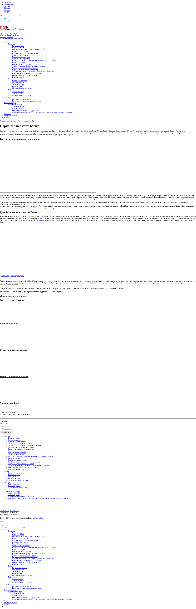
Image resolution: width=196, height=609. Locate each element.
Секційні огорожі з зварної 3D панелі (25, 75)
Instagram (10, 37)
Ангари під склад (18, 108)
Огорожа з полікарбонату (21, 59)
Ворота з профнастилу (20, 81)
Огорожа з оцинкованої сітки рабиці (25, 53)
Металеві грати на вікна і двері (23, 99)
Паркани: (11, 44)
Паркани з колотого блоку (21, 51)
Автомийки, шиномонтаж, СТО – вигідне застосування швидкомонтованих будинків (42, 112)
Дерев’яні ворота (18, 84)
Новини (7, 6)
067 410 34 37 (14, 33)
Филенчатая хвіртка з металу (22, 95)
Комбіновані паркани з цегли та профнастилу (28, 49)
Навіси (6, 117)
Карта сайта (38, 518)
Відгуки (7, 8)
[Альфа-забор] (12, 31)
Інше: (10, 97)
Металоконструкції (10, 103)
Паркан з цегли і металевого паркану (25, 70)
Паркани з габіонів (18, 62)
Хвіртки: (11, 90)
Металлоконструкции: (12, 491)
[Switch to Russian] (9, 21)
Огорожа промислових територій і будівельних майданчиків (33, 71)
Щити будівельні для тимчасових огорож (26, 73)
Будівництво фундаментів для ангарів (25, 110)
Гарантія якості (9, 4)
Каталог (7, 42)
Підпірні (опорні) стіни (20, 77)
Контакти (7, 10)
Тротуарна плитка (10, 116)
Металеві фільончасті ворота (22, 88)
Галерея (6, 12)
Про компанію (9, 2)
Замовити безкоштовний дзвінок (11, 39)
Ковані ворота (17, 86)
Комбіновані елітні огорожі (21, 64)
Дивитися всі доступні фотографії (12, 276)
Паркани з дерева (18, 46)
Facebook (3, 37)
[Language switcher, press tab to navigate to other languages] (5, 19)
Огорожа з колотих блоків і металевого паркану (29, 66)
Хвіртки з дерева (18, 93)
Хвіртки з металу (18, 92)
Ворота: (11, 79)
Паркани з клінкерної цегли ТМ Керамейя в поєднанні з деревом (34, 60)
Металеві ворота (18, 82)
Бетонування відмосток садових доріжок (26, 101)
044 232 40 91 (4, 33)
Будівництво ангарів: (15, 104)
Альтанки (7, 114)
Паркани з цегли (18, 48)
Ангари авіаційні (18, 106)
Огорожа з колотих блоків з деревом (25, 68)
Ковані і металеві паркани (21, 57)
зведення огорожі (42, 220)
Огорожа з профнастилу (20, 55)
